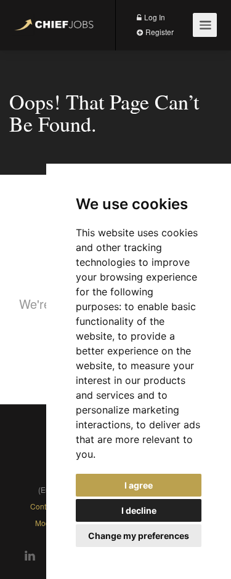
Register (159, 31)
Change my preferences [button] (138, 535)
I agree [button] (138, 485)
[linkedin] (26, 556)
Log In (153, 17)
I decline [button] (138, 510)
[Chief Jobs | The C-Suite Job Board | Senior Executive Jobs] (56, 19)
